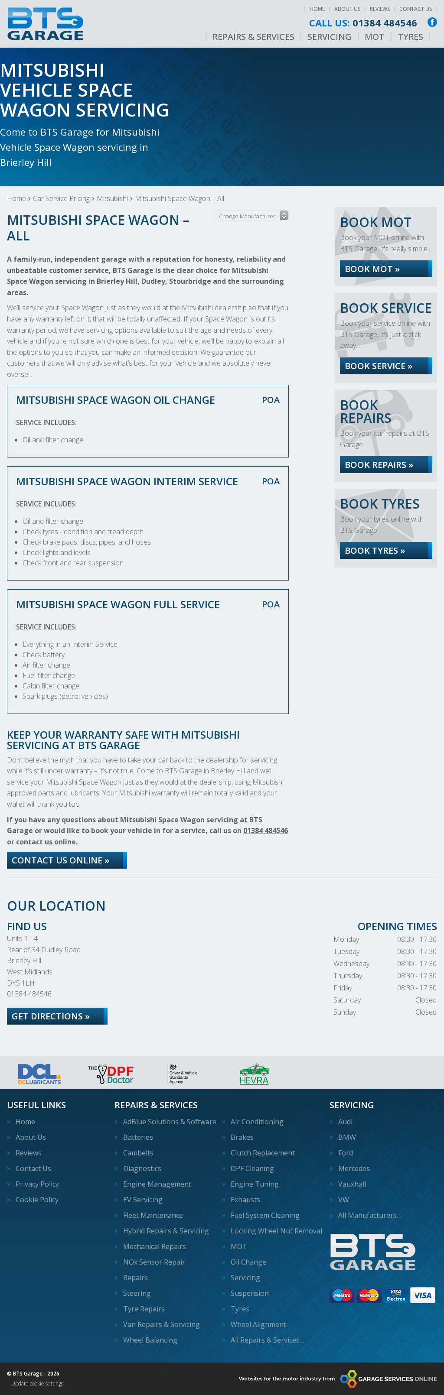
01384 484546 (363, 22)
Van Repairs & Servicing (161, 1324)
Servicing (329, 36)
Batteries (138, 1137)
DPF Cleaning (252, 1168)
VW (343, 1199)
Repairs (135, 1277)
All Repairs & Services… (267, 1340)
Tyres (410, 36)
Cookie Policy (37, 1199)
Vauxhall (352, 1184)
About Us (347, 9)
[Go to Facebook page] (432, 22)
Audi (345, 1121)
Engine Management (157, 1184)
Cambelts (138, 1152)
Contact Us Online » (60, 860)
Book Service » (378, 366)
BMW (347, 1137)
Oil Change (248, 1262)
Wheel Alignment (258, 1324)
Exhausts (245, 1199)
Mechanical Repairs (154, 1246)
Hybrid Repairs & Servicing (166, 1230)
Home (317, 9)
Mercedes (354, 1168)
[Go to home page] (45, 23)
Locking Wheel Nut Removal (276, 1230)
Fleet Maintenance (153, 1215)
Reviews (380, 9)
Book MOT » (372, 269)
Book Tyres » (375, 550)
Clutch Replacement (263, 1152)
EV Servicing (143, 1199)
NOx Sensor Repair (154, 1262)
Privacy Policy (37, 1184)
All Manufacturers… (370, 1215)
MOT (375, 36)
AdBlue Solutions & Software (169, 1121)
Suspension (250, 1293)
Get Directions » (51, 1016)
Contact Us (415, 9)
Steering (137, 1293)
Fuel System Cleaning (265, 1215)
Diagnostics (142, 1168)
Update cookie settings (37, 1383)
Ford (345, 1152)
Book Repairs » (379, 464)
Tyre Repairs (144, 1308)
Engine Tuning (255, 1184)
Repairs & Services (253, 36)
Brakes (242, 1137)
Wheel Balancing (150, 1340)
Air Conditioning (257, 1121)
